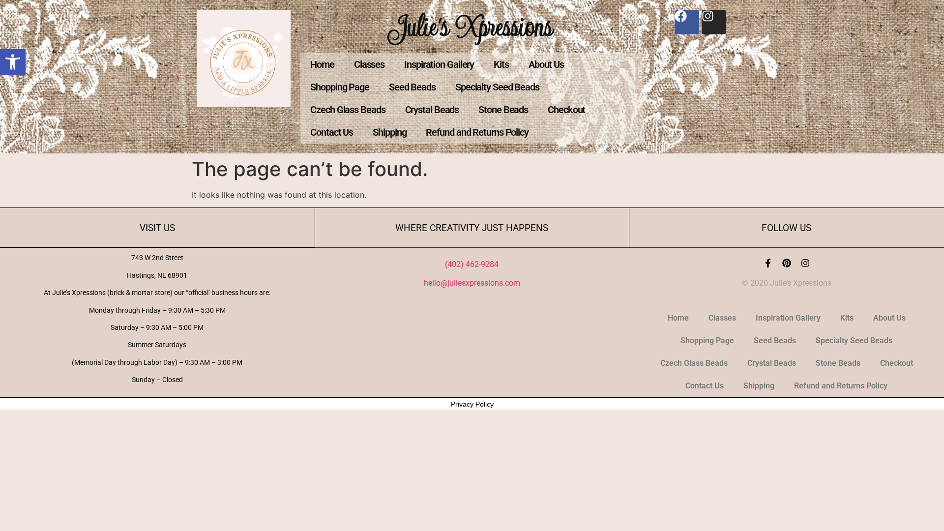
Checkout (566, 110)
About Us (546, 64)
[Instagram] (805, 263)
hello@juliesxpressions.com (472, 283)
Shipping (389, 132)
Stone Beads (503, 110)
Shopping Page (339, 87)
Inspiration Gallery (439, 64)
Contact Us (331, 132)
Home (322, 64)
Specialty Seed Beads (497, 87)
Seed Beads (412, 87)
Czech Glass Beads (347, 110)
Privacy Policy (472, 404)
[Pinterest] (786, 263)
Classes (369, 64)
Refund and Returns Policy (477, 132)
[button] (13, 62)
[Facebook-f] (768, 263)
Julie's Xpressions (472, 26)
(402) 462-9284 (472, 264)
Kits (501, 64)
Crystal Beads (432, 110)
